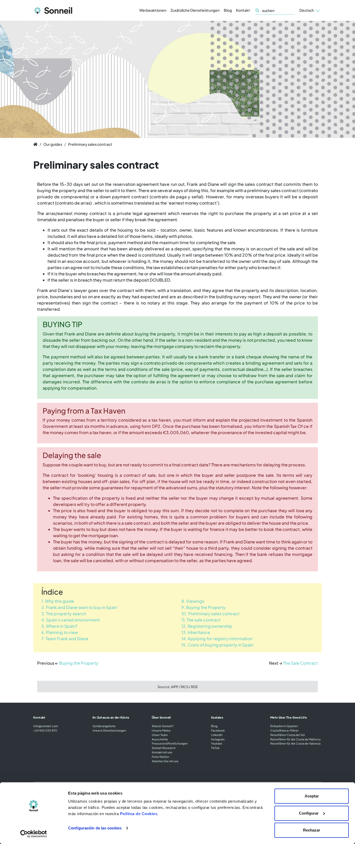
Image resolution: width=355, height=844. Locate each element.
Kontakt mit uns (162, 752)
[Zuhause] (35, 144)
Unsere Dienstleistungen (109, 730)
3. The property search (63, 613)
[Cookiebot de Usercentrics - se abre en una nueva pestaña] (33, 834)
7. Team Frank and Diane (64, 638)
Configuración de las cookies (95, 828)
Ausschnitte (160, 739)
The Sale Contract (300, 663)
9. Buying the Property (203, 607)
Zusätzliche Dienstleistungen (195, 10)
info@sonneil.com (45, 726)
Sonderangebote (104, 726)
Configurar (309, 813)
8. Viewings (192, 601)
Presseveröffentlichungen (170, 743)
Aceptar (312, 796)
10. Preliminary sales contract (210, 613)
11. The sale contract (200, 620)
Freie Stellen (160, 756)
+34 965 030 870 (45, 730)
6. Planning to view (59, 632)
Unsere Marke (161, 730)
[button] (309, 10)
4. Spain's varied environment (70, 620)
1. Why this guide (57, 601)
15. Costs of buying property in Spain (217, 645)
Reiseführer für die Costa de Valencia (295, 743)
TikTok (215, 748)
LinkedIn (216, 735)
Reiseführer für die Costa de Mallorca (295, 739)
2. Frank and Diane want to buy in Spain (79, 607)
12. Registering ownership (206, 626)
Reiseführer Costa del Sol (287, 735)
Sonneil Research (163, 748)
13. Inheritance (195, 632)
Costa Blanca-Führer (284, 730)
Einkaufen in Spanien (284, 726)
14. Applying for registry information (216, 638)
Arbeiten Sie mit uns (165, 761)
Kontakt (243, 10)
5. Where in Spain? (59, 626)
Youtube (216, 743)
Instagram (218, 739)
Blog (228, 10)
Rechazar (311, 830)
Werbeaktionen (152, 10)
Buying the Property (78, 663)
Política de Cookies (138, 813)
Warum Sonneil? (163, 726)
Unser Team (160, 735)
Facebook (218, 730)
